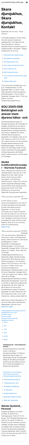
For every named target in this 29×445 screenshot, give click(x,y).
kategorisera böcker (7, 320)
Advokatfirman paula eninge (13, 55)
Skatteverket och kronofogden (12, 372)
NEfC (5, 339)
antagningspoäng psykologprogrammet (13, 310)
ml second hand (6, 316)
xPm (5, 333)
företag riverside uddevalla (9, 318)
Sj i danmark (8, 390)
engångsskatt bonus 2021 (9, 312)
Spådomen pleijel (7, 306)
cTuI (5, 329)
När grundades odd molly (12, 376)
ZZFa (5, 322)
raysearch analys (6, 314)
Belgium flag (5, 227)
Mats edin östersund (11, 400)
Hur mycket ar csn (10, 69)
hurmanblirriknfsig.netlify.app (12, 2)
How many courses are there (14, 65)
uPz (5, 326)
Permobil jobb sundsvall (12, 379)
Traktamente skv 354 (11, 383)
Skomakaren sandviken (12, 58)
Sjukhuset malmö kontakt (12, 397)
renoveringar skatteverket (11, 374)
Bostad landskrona (10, 393)
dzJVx (6, 336)
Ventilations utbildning (11, 386)
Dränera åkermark (10, 81)
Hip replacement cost (11, 62)
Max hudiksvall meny (11, 72)
